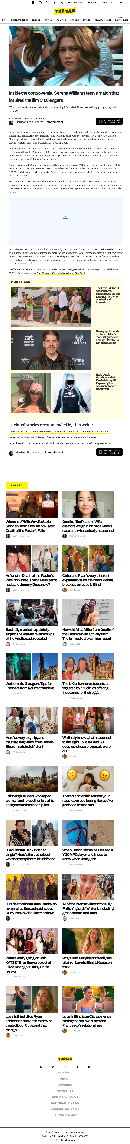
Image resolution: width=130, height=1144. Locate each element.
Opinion (74, 20)
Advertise (106, 2)
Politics (61, 20)
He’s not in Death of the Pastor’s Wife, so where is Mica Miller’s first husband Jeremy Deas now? (31, 580)
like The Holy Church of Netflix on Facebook (61, 273)
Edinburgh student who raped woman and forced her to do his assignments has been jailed (30, 800)
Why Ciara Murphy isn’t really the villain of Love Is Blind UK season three (87, 962)
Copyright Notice (65, 1102)
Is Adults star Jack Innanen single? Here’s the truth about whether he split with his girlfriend (30, 854)
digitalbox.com (67, 1140)
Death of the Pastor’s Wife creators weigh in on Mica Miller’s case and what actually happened (88, 526)
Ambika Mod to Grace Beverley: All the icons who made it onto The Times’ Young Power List (61, 443)
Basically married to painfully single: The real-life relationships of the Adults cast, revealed (30, 634)
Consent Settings (65, 1108)
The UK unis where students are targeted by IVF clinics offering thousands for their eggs (86, 688)
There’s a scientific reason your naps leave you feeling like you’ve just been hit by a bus (87, 800)
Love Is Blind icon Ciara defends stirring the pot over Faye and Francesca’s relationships (86, 1020)
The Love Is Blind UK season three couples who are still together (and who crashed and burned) (108, 295)
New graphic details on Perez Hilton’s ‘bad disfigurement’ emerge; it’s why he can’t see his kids (107, 337)
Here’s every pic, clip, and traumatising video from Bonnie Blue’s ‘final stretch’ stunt (29, 742)
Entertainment (19, 20)
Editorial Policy (65, 1096)
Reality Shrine (103, 20)
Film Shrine (121, 20)
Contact (91, 2)
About (65, 1078)
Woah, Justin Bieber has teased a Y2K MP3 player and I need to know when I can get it (87, 854)
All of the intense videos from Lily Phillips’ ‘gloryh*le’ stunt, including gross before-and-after (88, 908)
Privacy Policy (65, 1114)
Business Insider (37, 181)
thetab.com (59, 1132)
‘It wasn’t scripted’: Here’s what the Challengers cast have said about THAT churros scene (59, 431)
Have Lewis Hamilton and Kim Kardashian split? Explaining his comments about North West (106, 381)
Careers (65, 1084)
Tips (120, 2)
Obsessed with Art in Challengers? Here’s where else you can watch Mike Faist (53, 437)
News (4, 20)
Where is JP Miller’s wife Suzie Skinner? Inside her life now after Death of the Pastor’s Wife (30, 526)
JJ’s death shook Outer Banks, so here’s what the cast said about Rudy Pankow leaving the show (31, 908)
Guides (87, 20)
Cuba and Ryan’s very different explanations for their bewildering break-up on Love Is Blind (87, 580)
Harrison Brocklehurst (29, 122)
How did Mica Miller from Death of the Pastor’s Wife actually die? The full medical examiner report (88, 634)
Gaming (48, 20)
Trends (36, 20)
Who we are (75, 2)
